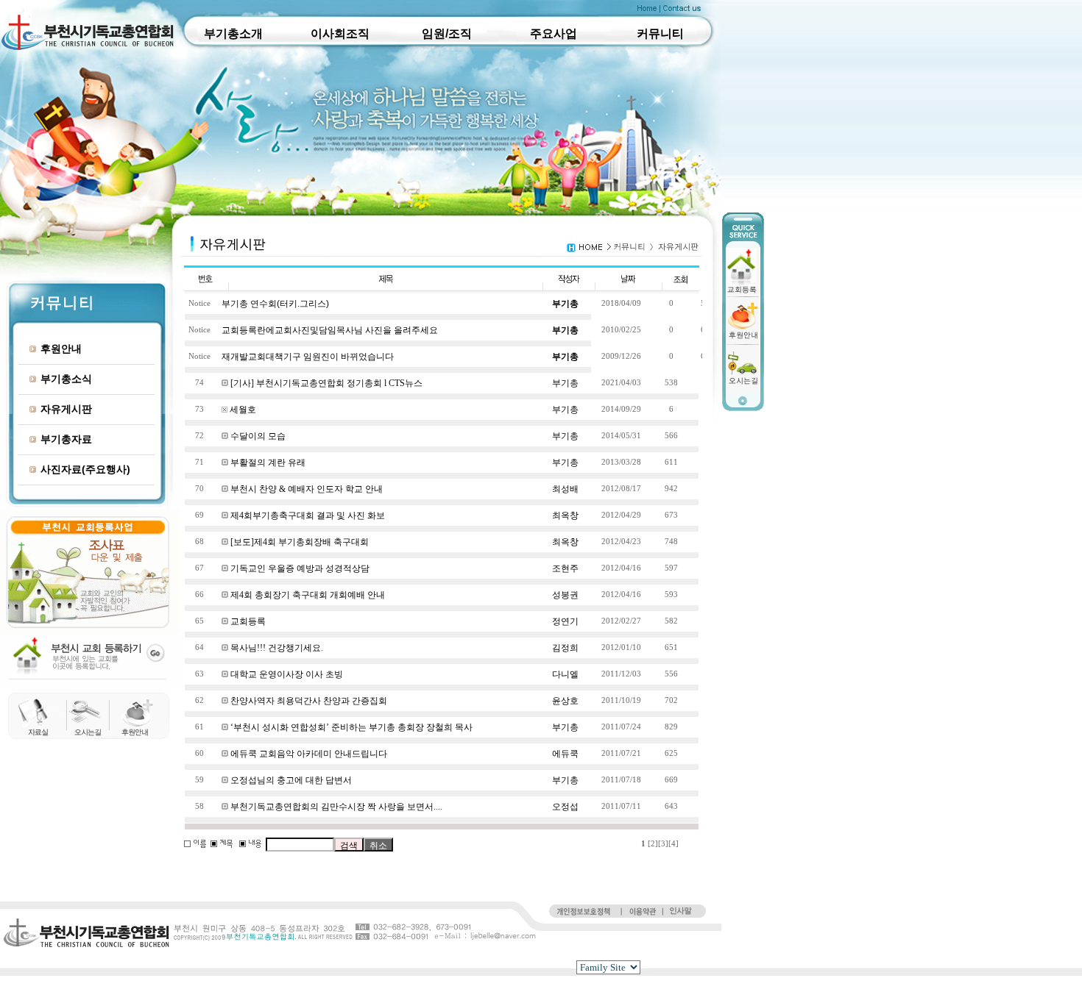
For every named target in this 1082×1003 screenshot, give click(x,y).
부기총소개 (233, 33)
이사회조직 (340, 33)
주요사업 (553, 33)
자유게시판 (66, 409)
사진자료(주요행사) (85, 469)
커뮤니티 (660, 33)
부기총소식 (66, 379)
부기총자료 (66, 439)
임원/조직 (447, 33)
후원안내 (61, 348)
